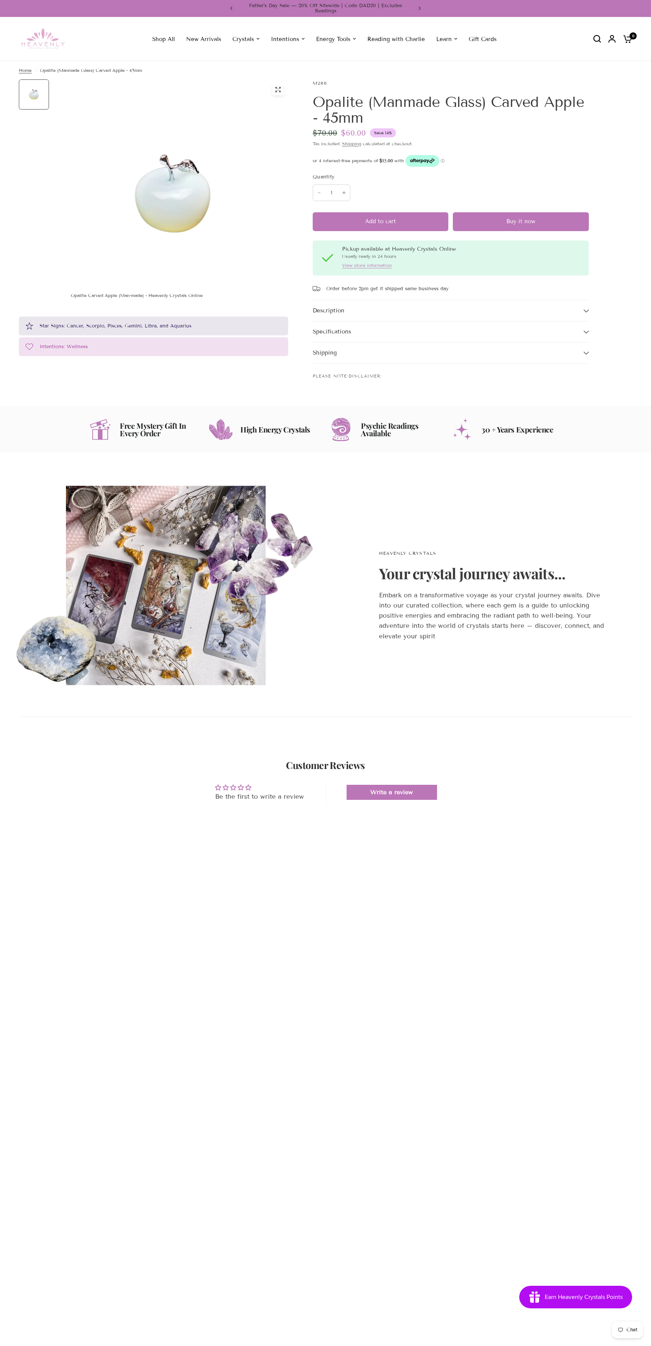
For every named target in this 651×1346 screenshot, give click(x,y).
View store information (367, 265)
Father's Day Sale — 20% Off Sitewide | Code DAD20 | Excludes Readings (325, 8)
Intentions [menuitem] (285, 38)
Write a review (391, 792)
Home (25, 70)
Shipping (351, 143)
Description (328, 310)
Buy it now (520, 221)
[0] (625, 39)
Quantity (324, 177)
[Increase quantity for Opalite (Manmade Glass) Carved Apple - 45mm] (344, 193)
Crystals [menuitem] (243, 38)
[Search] (597, 39)
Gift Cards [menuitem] (483, 38)
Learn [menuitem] (444, 38)
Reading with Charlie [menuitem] (396, 38)
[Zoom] (278, 89)
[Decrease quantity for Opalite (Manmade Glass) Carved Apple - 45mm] (319, 193)
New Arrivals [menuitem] (203, 38)
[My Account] (612, 39)
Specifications (332, 331)
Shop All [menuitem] (163, 38)
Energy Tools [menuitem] (333, 38)
